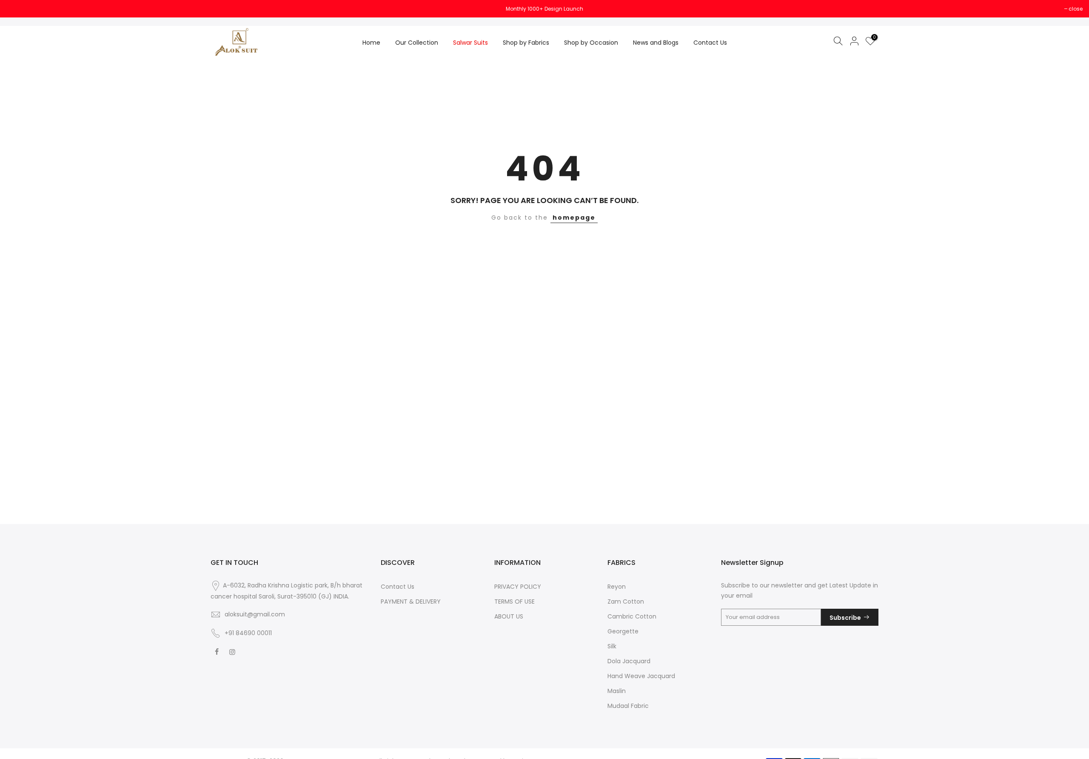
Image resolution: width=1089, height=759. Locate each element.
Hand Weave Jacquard (641, 676)
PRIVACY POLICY (517, 586)
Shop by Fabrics (526, 42)
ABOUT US (508, 616)
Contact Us (710, 42)
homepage (574, 217)
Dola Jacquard (628, 661)
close (18, 8)
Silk (611, 646)
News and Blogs (655, 42)
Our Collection (416, 42)
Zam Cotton (625, 601)
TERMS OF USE (514, 601)
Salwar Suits (470, 42)
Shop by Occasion (591, 42)
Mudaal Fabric (628, 706)
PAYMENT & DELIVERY (411, 601)
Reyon (616, 586)
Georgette (623, 631)
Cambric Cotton (631, 616)
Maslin (616, 691)
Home (371, 42)
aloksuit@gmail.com (255, 614)
